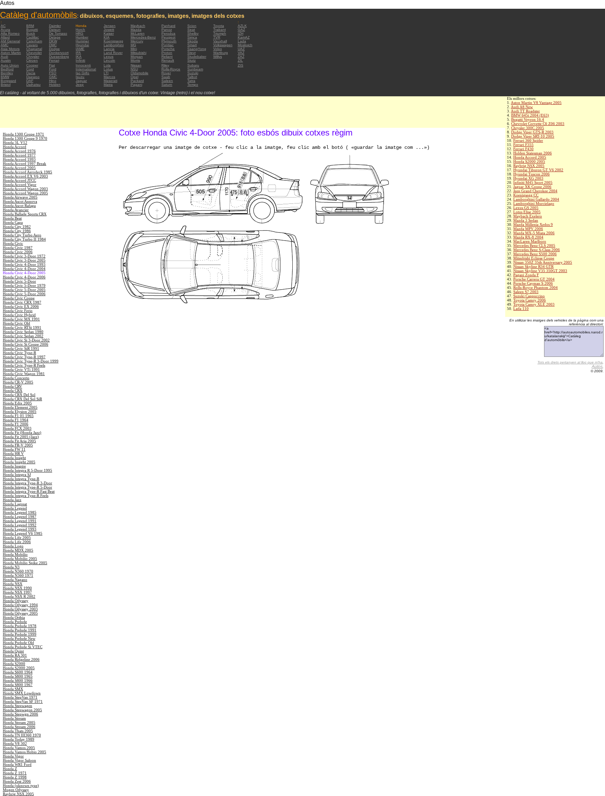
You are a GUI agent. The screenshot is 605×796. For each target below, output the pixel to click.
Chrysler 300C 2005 (527, 128)
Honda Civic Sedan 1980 (23, 332)
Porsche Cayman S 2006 (533, 283)
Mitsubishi (138, 53)
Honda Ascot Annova (20, 201)
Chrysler (32, 56)
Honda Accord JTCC (19, 180)
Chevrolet (34, 53)
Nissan (136, 65)
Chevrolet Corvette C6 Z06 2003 (537, 124)
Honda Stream (14, 718)
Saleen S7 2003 (525, 292)
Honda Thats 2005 (18, 731)
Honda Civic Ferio (18, 311)
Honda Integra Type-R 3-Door (27, 483)
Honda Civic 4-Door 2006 (24, 277)
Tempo (192, 84)
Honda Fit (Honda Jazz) (22, 432)
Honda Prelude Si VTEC (22, 647)
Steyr (191, 53)
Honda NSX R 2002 (19, 596)
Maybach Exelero (527, 216)
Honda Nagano (15, 579)
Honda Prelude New (19, 638)
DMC (53, 45)
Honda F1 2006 (15, 424)
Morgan (137, 56)
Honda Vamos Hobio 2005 (24, 752)
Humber (82, 37)
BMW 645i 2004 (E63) (530, 115)
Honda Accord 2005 (529, 157)
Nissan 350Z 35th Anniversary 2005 (542, 262)
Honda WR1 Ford (17, 764)
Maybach (138, 26)
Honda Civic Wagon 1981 (24, 374)
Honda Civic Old (16, 323)
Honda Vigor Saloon (19, 760)
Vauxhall (220, 41)
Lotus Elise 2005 (527, 212)
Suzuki (192, 73)
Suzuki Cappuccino (529, 296)
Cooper (32, 65)
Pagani (136, 84)
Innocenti (83, 65)
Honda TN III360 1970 (22, 735)
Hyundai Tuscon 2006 (531, 174)
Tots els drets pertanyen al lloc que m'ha (570, 362)
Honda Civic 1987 (18, 247)
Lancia (109, 49)
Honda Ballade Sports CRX (25, 214)
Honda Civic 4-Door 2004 (24, 269)
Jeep (80, 84)
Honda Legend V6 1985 (22, 533)
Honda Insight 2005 (19, 462)
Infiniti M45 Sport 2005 (532, 182)
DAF (29, 81)
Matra (108, 84)
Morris (135, 60)
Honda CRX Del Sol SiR (22, 399)
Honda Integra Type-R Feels (25, 495)
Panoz (166, 30)
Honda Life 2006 (17, 542)
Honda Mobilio (15, 554)
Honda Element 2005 (20, 407)
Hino (52, 81)
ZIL (240, 60)
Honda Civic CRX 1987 (22, 302)
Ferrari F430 (523, 149)
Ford (52, 69)
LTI (106, 73)
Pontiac (167, 45)
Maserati (110, 81)
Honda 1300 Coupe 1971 (23, 134)
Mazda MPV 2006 (528, 229)
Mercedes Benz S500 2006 (535, 254)
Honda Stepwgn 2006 (20, 714)
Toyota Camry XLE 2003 (534, 304)
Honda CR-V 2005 (18, 382)
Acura (5, 30)
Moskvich (245, 45)
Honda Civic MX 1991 (21, 319)
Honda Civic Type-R (19, 353)
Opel (134, 77)
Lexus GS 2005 (525, 208)
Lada (242, 41)
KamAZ (244, 37)
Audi (4, 56)
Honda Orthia (14, 617)
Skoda (192, 41)
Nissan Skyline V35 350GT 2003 (540, 271)
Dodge (54, 49)
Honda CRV (12, 386)
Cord (30, 69)
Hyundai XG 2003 (528, 178)
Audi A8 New (522, 107)
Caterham (34, 41)
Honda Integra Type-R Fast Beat (29, 491)
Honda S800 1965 (18, 676)
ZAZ (241, 56)
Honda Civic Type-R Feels (24, 365)
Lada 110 (521, 308)
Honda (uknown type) (21, 785)
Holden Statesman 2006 (532, 153)
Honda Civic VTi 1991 (21, 369)
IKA (79, 56)
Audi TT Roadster (525, 111)
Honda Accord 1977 (19, 155)
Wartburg (220, 53)
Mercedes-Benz (143, 37)
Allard (5, 37)
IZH (240, 33)
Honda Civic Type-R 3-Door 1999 (30, 361)
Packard (137, 81)
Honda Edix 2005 (17, 403)
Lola (107, 65)
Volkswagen (222, 45)
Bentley (7, 73)
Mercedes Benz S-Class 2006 (536, 250)
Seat (191, 30)
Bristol (6, 84)
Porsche (168, 49)
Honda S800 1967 (18, 685)
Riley (165, 65)
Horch (80, 30)
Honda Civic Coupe (19, 298)
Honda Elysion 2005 (19, 411)
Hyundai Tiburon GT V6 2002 (538, 170)
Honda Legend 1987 (19, 516)
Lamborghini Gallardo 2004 (536, 199)
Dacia (30, 73)
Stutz (191, 60)
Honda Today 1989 (18, 739)
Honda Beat (12, 218)
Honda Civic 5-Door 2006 (24, 294)
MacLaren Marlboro (529, 241)
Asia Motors (10, 49)
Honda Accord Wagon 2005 (25, 193)
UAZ (241, 49)
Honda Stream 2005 (19, 722)
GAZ (241, 30)
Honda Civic (13, 243)
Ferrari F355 (523, 145)
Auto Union (10, 65)
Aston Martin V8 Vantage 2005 (536, 103)
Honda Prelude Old (18, 643)
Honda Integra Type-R (21, 479)
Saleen (167, 81)
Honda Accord (14, 147)
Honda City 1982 (17, 226)
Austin (6, 60)
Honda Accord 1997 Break (24, 163)
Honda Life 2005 (17, 537)
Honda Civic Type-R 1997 (24, 357)
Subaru (193, 65)
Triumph (219, 33)
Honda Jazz (12, 500)
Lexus (108, 56)
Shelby (193, 33)
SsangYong (196, 49)
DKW (53, 41)
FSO (52, 73)
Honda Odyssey (15, 600)
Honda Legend (15, 508)
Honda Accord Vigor (19, 184)
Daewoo (33, 77)
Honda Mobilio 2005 (20, 558)
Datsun (55, 30)
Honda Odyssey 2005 (20, 613)
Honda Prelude (15, 622)
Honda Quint (13, 651)
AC (3, 26)
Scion (191, 26)
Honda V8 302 (15, 743)
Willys (217, 56)
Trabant (219, 30)
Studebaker (196, 56)
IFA (78, 53)
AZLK (242, 26)
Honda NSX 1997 (17, 592)
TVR (216, 37)
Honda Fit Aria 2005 (19, 441)
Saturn (166, 84)
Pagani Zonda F (526, 275)
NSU (134, 69)
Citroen (32, 60)
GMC (53, 77)
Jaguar (81, 81)
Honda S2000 (14, 664)
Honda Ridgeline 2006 (21, 659)
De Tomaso (58, 33)
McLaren (138, 33)
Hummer (82, 41)
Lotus (108, 69)
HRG (79, 33)
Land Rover (113, 53)
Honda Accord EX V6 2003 (25, 176)
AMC (4, 45)
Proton (166, 53)
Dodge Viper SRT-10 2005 (532, 136)
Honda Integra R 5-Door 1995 (27, 470)
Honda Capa (13, 222)
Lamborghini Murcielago (533, 203)
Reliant (167, 56)
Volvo (217, 49)
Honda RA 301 (15, 655)
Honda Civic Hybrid (19, 315)
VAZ (241, 53)
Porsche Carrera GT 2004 (534, 279)
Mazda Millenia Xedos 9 (533, 224)
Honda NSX (12, 584)
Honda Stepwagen (17, 706)
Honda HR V (13, 453)
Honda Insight (14, 458)
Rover (166, 73)
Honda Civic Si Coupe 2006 (25, 344)
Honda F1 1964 (15, 420)
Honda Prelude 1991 (19, 630)
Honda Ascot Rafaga (19, 205)
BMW (5, 77)
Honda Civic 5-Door (19, 281)
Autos (597, 366)
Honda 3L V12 (15, 142)
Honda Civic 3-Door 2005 (24, 260)
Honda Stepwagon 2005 (22, 710)
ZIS (240, 65)
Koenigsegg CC (525, 195)
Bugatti (32, 30)
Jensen (110, 26)
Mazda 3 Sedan (525, 220)
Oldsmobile (139, 73)
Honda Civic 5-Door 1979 (24, 285)
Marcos (109, 77)
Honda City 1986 (17, 231)
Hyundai (82, 45)
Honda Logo (13, 546)
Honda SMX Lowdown (22, 693)
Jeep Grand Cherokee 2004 (535, 191)
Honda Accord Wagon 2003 (25, 189)
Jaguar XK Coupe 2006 (532, 187)
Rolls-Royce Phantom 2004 (535, 287)
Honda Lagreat (15, 504)
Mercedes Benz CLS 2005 (534, 245)
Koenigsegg (113, 41)
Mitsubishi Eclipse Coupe (533, 258)
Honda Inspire (14, 466)
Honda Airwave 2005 (20, 197)
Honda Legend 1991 (19, 521)
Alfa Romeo (10, 33)
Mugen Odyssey (16, 790)
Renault (167, 60)
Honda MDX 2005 (18, 550)
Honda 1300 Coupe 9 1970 (25, 138)
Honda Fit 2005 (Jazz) (21, 437)
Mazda (136, 30)
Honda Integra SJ (17, 474)
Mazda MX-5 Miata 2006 (534, 233)
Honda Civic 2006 (18, 252)
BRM (30, 26)
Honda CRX (12, 390)
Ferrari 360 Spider (528, 140)
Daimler (55, 26)
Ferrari (54, 60)
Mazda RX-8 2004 (528, 237)
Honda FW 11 (14, 449)
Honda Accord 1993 (19, 159)
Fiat (52, 65)
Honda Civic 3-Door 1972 (24, 256)
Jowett (109, 30)
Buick (30, 33)
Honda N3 (11, 567)
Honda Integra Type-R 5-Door (27, 487)
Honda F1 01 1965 (18, 416)
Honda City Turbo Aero (22, 235)
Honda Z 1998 (15, 777)
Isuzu (80, 77)
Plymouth (168, 41)
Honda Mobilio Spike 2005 (25, 563)
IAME (80, 49)
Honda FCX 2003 (17, 428)
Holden (55, 84)
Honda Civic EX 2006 (21, 306)
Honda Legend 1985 (19, 512)
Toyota (218, 26)
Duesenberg (59, 56)
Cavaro (32, 45)
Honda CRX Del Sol (19, 395)
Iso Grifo (82, 73)
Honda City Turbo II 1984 (24, 239)
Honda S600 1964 (18, 672)
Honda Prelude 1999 (19, 634)
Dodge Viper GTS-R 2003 (532, 132)
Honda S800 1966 (18, 680)
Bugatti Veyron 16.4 (527, 119)
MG (133, 45)
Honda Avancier (16, 210)
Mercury (137, 41)
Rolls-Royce (170, 69)
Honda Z (10, 769)
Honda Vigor (13, 756)
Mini (134, 49)
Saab (165, 77)
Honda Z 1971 (15, 773)
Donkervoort (59, 53)
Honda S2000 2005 (529, 161)
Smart (192, 45)
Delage (55, 37)
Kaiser (109, 33)
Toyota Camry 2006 (529, 300)
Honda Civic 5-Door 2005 (24, 290)
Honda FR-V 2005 (18, 445)
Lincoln (109, 60)
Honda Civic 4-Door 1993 (24, 264)
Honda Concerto (16, 378)
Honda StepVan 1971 (20, 697)
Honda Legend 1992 (19, 525)
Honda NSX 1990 (17, 588)
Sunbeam (195, 69)
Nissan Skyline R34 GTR (533, 266)
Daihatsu (33, 84)
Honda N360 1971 (18, 575)
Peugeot (168, 37)
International (86, 69)
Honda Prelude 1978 (19, 626)
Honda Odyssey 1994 (20, 605)
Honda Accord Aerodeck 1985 (27, 172)
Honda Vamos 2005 (19, 748)
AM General (10, 41)
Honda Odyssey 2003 (20, 609)
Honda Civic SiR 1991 (21, 348)
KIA (107, 37)
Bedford (7, 69)
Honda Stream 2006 (19, 727)
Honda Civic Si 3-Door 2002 (26, 340)
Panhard (168, 26)
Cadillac (32, 37)
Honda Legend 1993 (19, 529)
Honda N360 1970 (18, 571)
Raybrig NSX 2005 (528, 166)
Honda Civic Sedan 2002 (23, 336)
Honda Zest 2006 (17, 781)
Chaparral (34, 49)
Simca (192, 37)
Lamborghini (114, 45)
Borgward (8, 81)
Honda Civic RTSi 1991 (22, 327)
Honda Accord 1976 (19, 151)
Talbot (192, 77)
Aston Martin (11, 53)
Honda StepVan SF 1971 (23, 701)
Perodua (168, 33)
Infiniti (80, 60)
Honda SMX (13, 689)
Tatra (191, 81)
